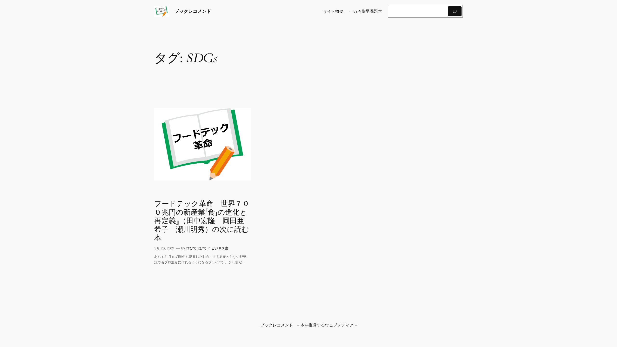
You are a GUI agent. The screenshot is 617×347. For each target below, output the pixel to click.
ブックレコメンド (192, 11)
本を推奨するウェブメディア (327, 325)
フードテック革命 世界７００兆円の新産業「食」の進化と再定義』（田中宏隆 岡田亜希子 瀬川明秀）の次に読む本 (201, 221)
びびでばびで (196, 248)
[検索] (455, 11)
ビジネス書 (219, 248)
